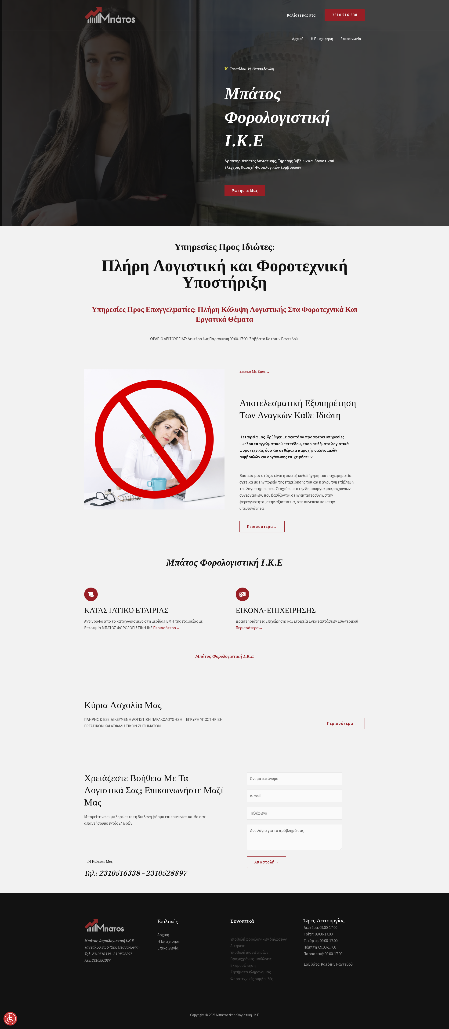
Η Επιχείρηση (322, 38)
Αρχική (297, 38)
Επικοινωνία (350, 38)
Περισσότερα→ (166, 627)
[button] (343, 15)
